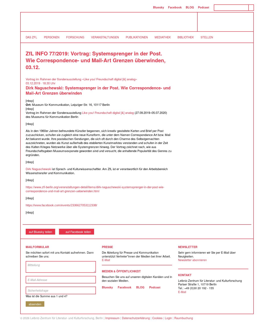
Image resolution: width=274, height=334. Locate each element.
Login (168, 318)
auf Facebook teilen (78, 232)
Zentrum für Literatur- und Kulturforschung (226, 23)
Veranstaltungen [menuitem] (105, 37)
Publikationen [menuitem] (137, 37)
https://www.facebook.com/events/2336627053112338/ (61, 205)
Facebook (175, 7)
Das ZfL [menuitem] (31, 37)
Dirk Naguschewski (38, 169)
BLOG (190, 7)
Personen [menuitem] (51, 37)
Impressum (112, 318)
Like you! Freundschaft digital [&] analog (108, 112)
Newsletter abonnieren (192, 260)
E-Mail (106, 260)
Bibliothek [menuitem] (186, 37)
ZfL (31, 21)
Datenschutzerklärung (136, 318)
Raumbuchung (183, 318)
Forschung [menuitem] (75, 37)
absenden (35, 304)
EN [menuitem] (147, 7)
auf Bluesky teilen (40, 232)
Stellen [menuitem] (207, 37)
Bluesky (158, 7)
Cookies (157, 318)
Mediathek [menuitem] (163, 37)
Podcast (203, 7)
